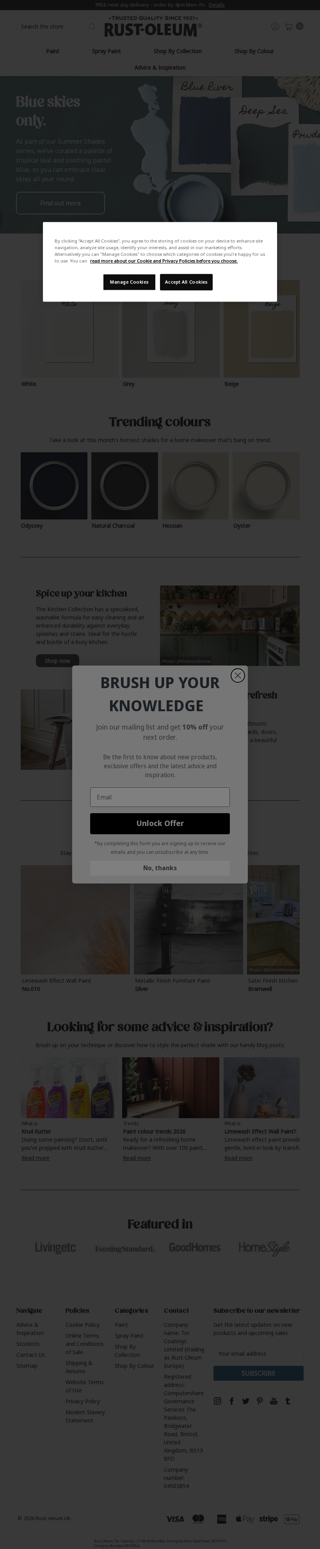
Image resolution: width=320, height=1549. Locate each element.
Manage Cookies (129, 282)
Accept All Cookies (186, 282)
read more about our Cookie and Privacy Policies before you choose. (164, 261)
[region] (160, 262)
